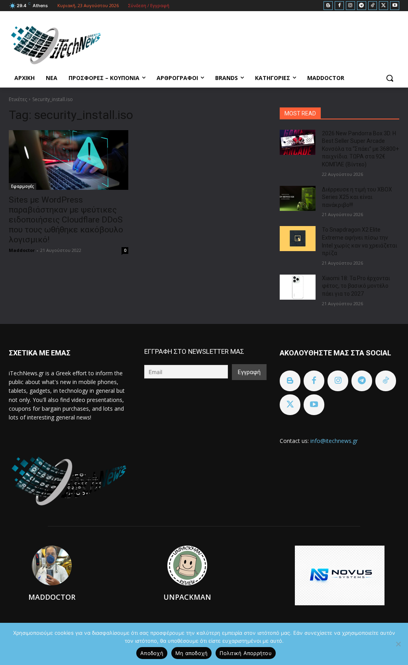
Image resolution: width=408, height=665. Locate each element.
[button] (389, 78)
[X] (383, 5)
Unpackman (187, 597)
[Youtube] (394, 5)
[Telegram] (361, 5)
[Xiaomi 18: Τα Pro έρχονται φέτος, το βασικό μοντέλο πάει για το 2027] (298, 287)
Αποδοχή (151, 653)
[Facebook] (339, 5)
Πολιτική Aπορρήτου (246, 653)
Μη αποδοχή (191, 653)
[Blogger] (328, 5)
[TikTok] (372, 5)
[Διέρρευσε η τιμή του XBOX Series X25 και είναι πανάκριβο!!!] (298, 198)
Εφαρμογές (22, 186)
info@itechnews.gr (334, 441)
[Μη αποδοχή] (398, 644)
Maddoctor (22, 250)
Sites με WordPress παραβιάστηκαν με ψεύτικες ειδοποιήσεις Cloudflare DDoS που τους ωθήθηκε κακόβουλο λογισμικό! (66, 219)
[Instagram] (350, 5)
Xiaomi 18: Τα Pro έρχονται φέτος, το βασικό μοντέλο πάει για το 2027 (356, 286)
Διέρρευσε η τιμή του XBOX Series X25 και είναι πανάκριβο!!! (357, 197)
